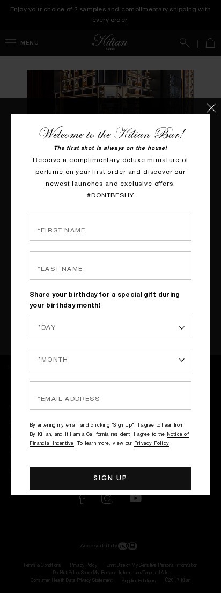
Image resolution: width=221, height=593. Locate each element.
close (214, 105)
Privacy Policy (151, 423)
